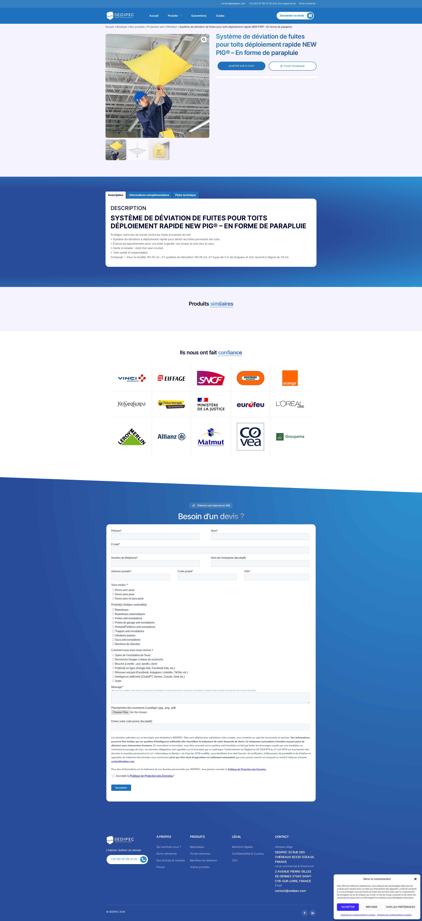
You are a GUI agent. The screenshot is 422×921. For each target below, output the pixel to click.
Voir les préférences (400, 906)
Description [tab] (115, 195)
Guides (220, 15)
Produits (173, 15)
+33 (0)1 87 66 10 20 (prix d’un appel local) (272, 3)
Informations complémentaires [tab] (149, 195)
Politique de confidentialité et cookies (358, 915)
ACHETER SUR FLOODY (241, 65)
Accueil (153, 15)
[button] (415, 879)
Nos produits (137, 26)
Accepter (348, 906)
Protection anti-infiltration (162, 26)
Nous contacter (307, 3)
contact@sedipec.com (235, 3)
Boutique (122, 26)
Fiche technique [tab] (185, 195)
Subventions (199, 15)
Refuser (371, 906)
